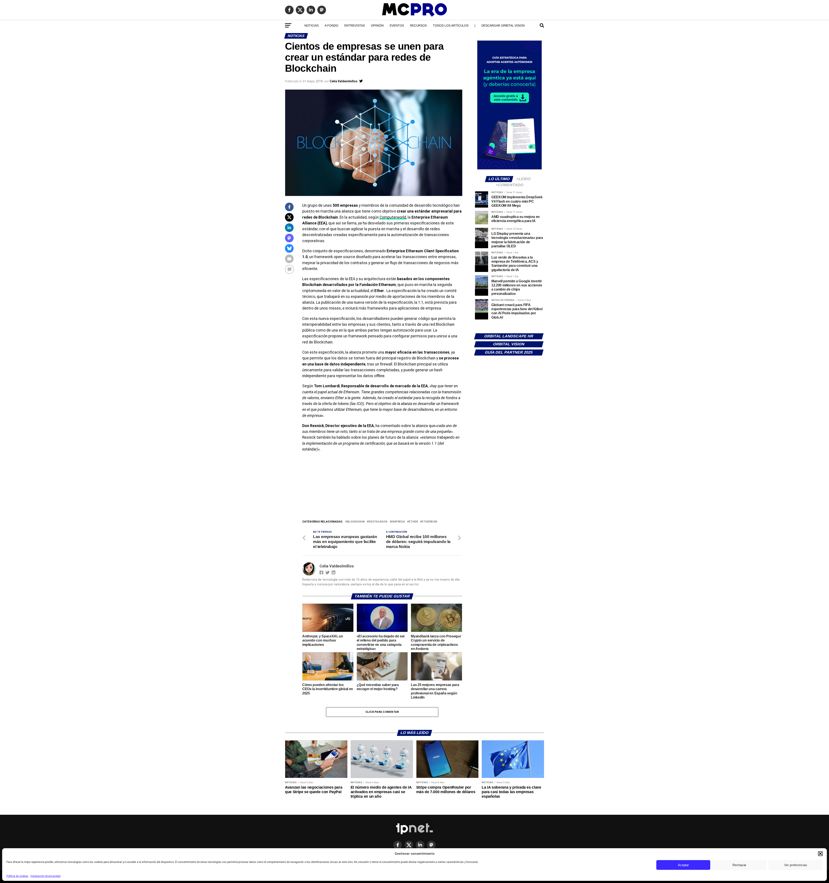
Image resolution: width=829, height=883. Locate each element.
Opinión (377, 25)
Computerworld (393, 217)
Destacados (378, 521)
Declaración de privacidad (45, 876)
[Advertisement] (382, 487)
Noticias (311, 25)
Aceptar (683, 865)
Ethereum (429, 521)
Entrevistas (354, 25)
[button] (820, 853)
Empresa (398, 521)
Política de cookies (17, 876)
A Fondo (331, 25)
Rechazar (739, 865)
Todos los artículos (450, 25)
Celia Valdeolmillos (344, 81)
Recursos (418, 25)
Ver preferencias (795, 865)
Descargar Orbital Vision (503, 25)
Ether (413, 521)
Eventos (397, 25)
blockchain (356, 521)
